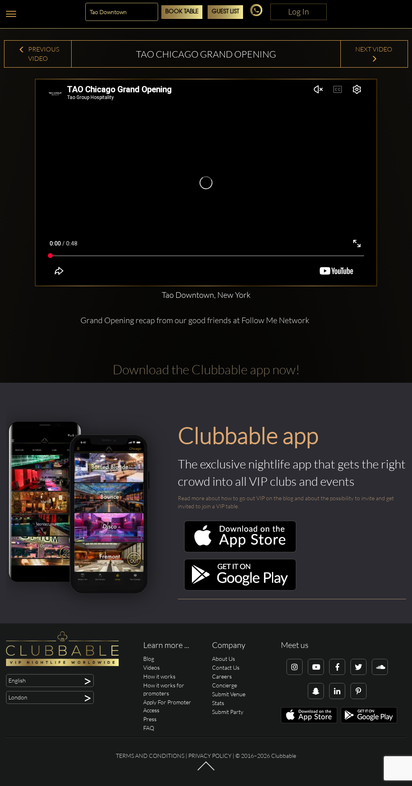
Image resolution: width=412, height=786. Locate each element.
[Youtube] (316, 667)
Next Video (374, 49)
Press (150, 719)
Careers (222, 676)
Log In (298, 11)
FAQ (148, 727)
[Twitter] (358, 667)
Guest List (225, 11)
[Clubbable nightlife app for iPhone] (240, 550)
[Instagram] (294, 667)
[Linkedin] (337, 691)
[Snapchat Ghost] (316, 691)
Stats (218, 702)
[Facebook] (337, 667)
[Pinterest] (358, 691)
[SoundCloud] (380, 667)
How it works (159, 676)
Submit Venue (228, 694)
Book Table (181, 11)
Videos (151, 667)
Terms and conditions (150, 755)
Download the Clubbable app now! (206, 369)
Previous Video (43, 53)
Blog (148, 658)
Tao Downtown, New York (206, 295)
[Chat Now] (257, 14)
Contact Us (225, 667)
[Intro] (206, 769)
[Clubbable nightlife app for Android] (240, 588)
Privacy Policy (209, 755)
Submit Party (227, 711)
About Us (223, 658)
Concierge (224, 685)
